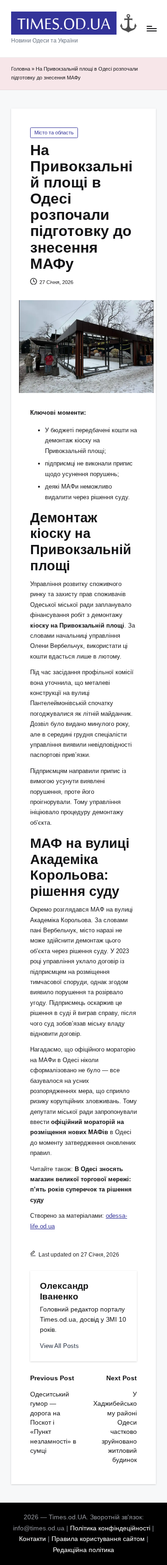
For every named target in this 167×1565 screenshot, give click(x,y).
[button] (59, 1345)
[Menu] (151, 28)
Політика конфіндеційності (110, 1528)
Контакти (32, 1538)
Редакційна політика (83, 1550)
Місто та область (54, 132)
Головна (20, 69)
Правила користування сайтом (98, 1538)
